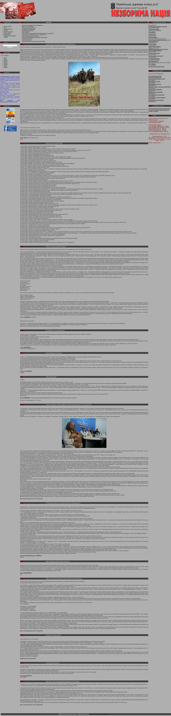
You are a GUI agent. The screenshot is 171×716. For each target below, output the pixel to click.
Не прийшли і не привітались (28, 29)
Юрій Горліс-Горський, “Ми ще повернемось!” (32, 25)
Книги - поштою (7, 33)
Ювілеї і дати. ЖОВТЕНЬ (28, 26)
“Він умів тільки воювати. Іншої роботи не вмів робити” (34, 37)
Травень (5, 63)
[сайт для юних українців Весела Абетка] (10, 113)
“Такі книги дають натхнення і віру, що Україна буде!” (34, 34)
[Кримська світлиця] (10, 123)
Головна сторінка (7, 26)
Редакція (6, 30)
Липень (5, 65)
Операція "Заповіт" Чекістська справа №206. (159, 86)
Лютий (5, 59)
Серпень (5, 67)
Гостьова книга (7, 34)
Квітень (5, 61)
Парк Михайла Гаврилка (27, 30)
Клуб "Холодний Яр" (8, 31)
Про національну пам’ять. (155, 84)
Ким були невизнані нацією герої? (157, 78)
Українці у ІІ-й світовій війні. (156, 92)
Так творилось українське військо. (157, 97)
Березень (6, 60)
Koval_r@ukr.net (93, 714)
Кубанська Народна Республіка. (156, 100)
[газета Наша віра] (10, 120)
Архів (5, 27)
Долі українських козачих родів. (156, 94)
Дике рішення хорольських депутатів (30, 36)
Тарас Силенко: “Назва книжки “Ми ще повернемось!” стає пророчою (37, 33)
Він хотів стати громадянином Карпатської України (33, 41)
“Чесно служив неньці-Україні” (29, 28)
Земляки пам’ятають (26, 40)
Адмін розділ (111, 714)
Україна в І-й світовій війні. (155, 89)
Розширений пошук (8, 29)
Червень (5, 64)
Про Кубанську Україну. (154, 81)
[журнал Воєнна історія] (10, 117)
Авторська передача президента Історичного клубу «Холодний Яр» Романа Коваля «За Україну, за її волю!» (159, 110)
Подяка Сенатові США (27, 38)
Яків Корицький (25, 32)
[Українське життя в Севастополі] (10, 110)
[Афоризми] (10, 125)
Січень (5, 57)
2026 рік (7, 55)
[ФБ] (10, 131)
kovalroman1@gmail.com (102, 714)
